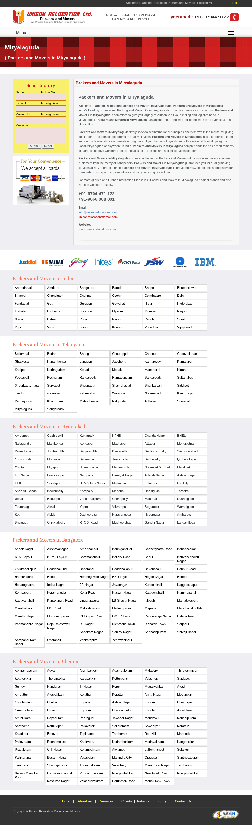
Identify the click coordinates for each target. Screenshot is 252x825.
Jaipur (84, 327)
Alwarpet (118, 749)
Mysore (117, 311)
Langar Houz (186, 522)
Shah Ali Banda (26, 491)
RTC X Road (89, 522)
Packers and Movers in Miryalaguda (146, 106)
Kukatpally (87, 435)
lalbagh (150, 600)
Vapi (18, 327)
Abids (51, 514)
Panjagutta (119, 451)
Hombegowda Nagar (94, 577)
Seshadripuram (155, 632)
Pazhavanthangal (59, 773)
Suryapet (53, 385)
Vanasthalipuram (91, 499)
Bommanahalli (90, 557)
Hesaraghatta (24, 585)
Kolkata (20, 311)
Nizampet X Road (157, 467)
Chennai (85, 295)
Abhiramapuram (26, 670)
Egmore (85, 710)
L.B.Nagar (22, 475)
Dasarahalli (87, 569)
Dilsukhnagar (89, 467)
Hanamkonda (56, 361)
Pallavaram (88, 726)
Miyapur (53, 467)
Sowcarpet (152, 726)
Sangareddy (153, 377)
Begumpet (152, 507)
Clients (126, 801)
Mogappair (184, 694)
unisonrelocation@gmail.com (98, 217)
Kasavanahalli (25, 600)
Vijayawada (185, 327)
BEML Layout (57, 557)
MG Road (54, 608)
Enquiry (161, 801)
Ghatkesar (22, 361)
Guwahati (119, 303)
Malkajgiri (119, 483)
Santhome (22, 726)
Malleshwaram (90, 608)
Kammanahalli (187, 592)
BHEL (181, 435)
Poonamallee (56, 742)
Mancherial (152, 370)
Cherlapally (120, 499)
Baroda (117, 288)
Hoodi (51, 577)
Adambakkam (122, 670)
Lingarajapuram (90, 600)
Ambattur (21, 694)
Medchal (118, 491)
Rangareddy (88, 377)
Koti (17, 514)
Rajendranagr (24, 451)
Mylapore (151, 670)
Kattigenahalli (154, 592)
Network (143, 801)
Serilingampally (155, 451)
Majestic (151, 608)
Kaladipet (21, 734)
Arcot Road (185, 710)
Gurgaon (86, 303)
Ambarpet (184, 514)
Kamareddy (153, 361)
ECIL (18, 483)
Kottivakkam (24, 678)
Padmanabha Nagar (29, 624)
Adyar (51, 670)
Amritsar (53, 288)
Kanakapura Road (60, 600)
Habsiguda (152, 491)
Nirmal (181, 370)
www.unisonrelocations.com (97, 229)
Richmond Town (123, 624)
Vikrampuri (119, 507)
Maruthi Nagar (25, 616)
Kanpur (117, 327)
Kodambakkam (123, 742)
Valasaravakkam (91, 781)
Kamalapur (184, 361)
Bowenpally (55, 491)
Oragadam (152, 757)
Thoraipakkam (57, 678)
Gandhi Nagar (154, 522)
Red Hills (151, 734)
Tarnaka (183, 491)
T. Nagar (86, 686)
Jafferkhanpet (154, 749)
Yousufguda (23, 459)
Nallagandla (23, 443)
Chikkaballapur (25, 569)
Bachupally (152, 459)
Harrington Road (123, 781)
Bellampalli (22, 354)
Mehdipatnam (186, 443)
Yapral (84, 507)
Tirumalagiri (23, 507)
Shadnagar (87, 385)
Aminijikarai (23, 718)
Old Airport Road (91, 616)
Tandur (19, 393)
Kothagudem (56, 370)
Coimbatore (153, 295)
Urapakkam (23, 749)
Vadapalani (87, 757)
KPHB (116, 435)
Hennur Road (186, 569)
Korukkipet (55, 726)
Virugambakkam (91, 773)
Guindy (20, 686)
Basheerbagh (89, 514)
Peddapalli (22, 377)
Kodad (84, 370)
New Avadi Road (156, 773)
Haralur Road (24, 577)
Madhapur (119, 443)
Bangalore (87, 288)
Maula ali (151, 499)
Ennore (150, 702)
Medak (117, 370)
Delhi (180, 295)
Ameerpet (22, 435)
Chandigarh (55, 295)
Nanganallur (185, 742)
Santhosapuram (188, 757)
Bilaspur (20, 295)
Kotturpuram (121, 678)
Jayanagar (119, 585)
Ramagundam (122, 377)
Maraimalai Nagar (157, 765)
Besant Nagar (57, 757)
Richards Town (155, 624)
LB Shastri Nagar (124, 600)
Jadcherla (119, 361)
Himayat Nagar (122, 475)
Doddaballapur (122, 569)
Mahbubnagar (89, 401)
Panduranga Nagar (158, 616)
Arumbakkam (89, 670)
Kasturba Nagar (58, 781)
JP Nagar (86, 585)
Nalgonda (119, 401)
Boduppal (54, 499)
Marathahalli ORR (189, 608)
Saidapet (183, 678)
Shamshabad (121, 385)
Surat (181, 319)
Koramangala (56, 592)
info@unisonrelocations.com (98, 212)
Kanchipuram (186, 718)
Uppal (19, 499)
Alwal (51, 507)
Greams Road (24, 710)
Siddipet (183, 385)
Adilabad (151, 401)
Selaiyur (183, 749)
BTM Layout (23, 557)
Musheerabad (121, 522)
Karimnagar (185, 393)
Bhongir (85, 354)
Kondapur (86, 443)
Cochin (117, 295)
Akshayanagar (57, 549)
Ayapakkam (55, 694)
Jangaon (86, 361)
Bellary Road (121, 557)
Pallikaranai (23, 757)
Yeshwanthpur (122, 640)
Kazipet (20, 370)
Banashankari (187, 549)
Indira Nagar (55, 585)
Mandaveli (152, 718)
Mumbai (150, 311)
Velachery (152, 678)
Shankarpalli (153, 385)
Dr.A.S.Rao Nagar (92, 483)
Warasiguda (185, 507)
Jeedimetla (120, 459)
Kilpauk (85, 702)
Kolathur (86, 694)
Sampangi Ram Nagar (26, 642)
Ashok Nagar (186, 475)
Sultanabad (185, 377)
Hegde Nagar (154, 577)
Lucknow (86, 311)
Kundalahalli (153, 585)
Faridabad (22, 303)
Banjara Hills (89, 451)
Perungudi (87, 718)
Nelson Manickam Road (27, 775)
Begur (149, 557)
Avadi (181, 686)
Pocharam (54, 377)
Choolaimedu (24, 702)
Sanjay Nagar (121, 632)
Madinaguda (120, 467)
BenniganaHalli (122, 549)
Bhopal (150, 288)
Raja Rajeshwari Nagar (58, 626)
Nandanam (55, 686)
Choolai (150, 710)
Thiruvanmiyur (187, 670)
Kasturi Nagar (122, 592)
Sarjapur (183, 624)
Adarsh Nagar (154, 475)
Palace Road (186, 616)
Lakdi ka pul (55, 475)
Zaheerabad (88, 393)
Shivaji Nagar (186, 632)
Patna (51, 319)
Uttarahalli (54, 640)
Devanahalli (153, 569)
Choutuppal (120, 354)
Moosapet (54, 459)
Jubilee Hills (55, 451)
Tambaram (119, 734)
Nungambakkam (123, 773)
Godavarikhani (187, 354)
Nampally (86, 475)
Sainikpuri (54, 483)
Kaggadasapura (188, 585)
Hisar (148, 303)
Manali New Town (157, 781)
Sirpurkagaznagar (27, 385)
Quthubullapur (187, 459)
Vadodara (151, 327)
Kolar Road (87, 592)
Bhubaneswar (186, 288)
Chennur (151, 354)
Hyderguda (152, 514)
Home (65, 801)
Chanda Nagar (155, 435)
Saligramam (120, 726)
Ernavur (52, 710)
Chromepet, (185, 702)
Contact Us (183, 801)
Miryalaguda (23, 409)
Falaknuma (152, 483)
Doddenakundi (57, 569)
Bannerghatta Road (158, 549)
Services (106, 801)
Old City (183, 483)
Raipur (116, 319)
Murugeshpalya (58, 616)
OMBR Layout (122, 616)
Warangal (119, 393)
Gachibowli (55, 435)
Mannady (183, 734)
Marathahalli (23, 608)
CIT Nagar (54, 749)
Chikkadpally (56, 522)
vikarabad (54, 393)
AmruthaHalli (89, 549)
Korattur (118, 694)
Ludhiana (53, 311)
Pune (83, 319)
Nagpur (182, 311)
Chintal (20, 467)
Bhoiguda (21, 522)
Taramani (21, 765)
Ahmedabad (23, 288)
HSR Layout (120, 577)
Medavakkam (154, 742)
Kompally (86, 491)
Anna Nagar (153, 694)
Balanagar (87, 459)
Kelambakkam (90, 749)
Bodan (51, 354)
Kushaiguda (185, 499)
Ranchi (150, 319)
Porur (116, 686)
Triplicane (87, 734)
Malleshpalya (121, 608)
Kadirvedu (87, 742)
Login (235, 3)
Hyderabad (184, 303)
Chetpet (52, 702)
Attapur (150, 443)
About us (85, 801)
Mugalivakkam (155, 686)
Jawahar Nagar (122, 718)
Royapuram (55, 718)
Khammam (55, 401)
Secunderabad (187, 451)
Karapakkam (89, 678)
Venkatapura (88, 640)
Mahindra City (122, 757)
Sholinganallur (57, 765)
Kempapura (23, 592)
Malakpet (183, 467)
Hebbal (182, 577)
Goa (50, 303)
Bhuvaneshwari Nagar (188, 559)
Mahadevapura (187, 600)
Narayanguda (121, 514)
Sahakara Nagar (91, 632)
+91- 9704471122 (211, 17)
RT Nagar (86, 624)
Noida (19, 319)
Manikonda (55, 443)
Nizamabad (153, 393)
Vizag (51, 327)
